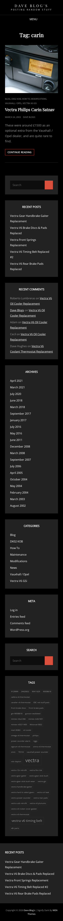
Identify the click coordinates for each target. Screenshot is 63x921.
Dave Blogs (29, 117)
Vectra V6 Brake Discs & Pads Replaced (29, 874)
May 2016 (16, 433)
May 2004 (16, 486)
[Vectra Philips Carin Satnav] (31, 69)
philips (35, 735)
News (13, 568)
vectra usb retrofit (19, 803)
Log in (14, 610)
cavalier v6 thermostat (21, 702)
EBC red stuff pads (41, 702)
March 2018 (17, 407)
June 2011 (16, 440)
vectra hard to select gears (22, 792)
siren (13, 752)
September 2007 (20, 460)
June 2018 (16, 400)
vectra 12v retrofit (19, 770)
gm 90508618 (16, 713)
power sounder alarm (20, 741)
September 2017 (20, 413)
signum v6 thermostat (20, 746)
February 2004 (19, 492)
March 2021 (17, 387)
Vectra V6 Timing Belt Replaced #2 (26, 887)
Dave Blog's (31, 5)
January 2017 (18, 420)
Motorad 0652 (36, 724)
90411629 (36, 691)
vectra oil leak (43, 792)
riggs (35, 741)
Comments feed (20, 623)
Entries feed (17, 616)
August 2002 (18, 506)
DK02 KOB (16, 98)
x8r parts (15, 828)
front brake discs (18, 708)
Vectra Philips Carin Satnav (30, 109)
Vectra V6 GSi (30, 103)
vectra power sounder (21, 798)
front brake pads (36, 708)
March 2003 (17, 499)
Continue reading (21, 152)
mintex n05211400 (19, 724)
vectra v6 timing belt (27, 820)
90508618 (47, 691)
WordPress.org (19, 630)
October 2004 (18, 479)
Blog (7, 98)
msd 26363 (15, 730)
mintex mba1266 (18, 719)
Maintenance (18, 554)
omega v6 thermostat (20, 735)
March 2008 (17, 453)
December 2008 (20, 446)
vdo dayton (16, 761)
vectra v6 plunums (38, 803)
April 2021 (16, 381)
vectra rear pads (40, 798)
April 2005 (16, 473)
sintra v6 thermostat (42, 746)
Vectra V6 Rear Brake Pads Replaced (28, 893)
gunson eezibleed (32, 713)
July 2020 (15, 394)
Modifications (39, 98)
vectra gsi (42, 781)
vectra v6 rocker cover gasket (24, 809)
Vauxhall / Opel (13, 103)
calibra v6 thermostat (20, 697)
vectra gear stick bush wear (23, 781)
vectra (32, 760)
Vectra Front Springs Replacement (26, 880)
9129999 (14, 691)
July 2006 (15, 466)
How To (26, 98)
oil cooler (27, 730)
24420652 (25, 691)
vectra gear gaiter (18, 776)
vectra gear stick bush (38, 776)
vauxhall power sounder (37, 752)
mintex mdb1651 (35, 719)
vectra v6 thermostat (20, 814)
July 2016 (15, 427)
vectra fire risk (36, 770)
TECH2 (21, 752)
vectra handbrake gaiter (21, 787)
